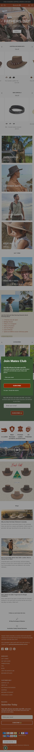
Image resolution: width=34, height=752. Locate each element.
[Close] (31, 358)
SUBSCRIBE (17, 385)
